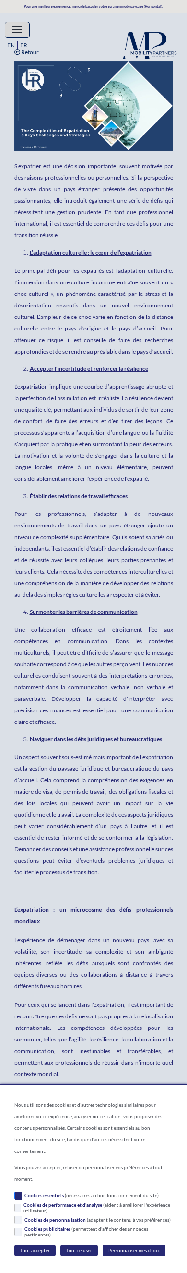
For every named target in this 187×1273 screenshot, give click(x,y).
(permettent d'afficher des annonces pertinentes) (86, 1231)
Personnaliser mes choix (134, 1250)
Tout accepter (35, 1250)
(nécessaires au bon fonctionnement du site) (91, 1195)
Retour (29, 52)
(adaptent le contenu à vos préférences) (97, 1220)
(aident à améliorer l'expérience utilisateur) (96, 1207)
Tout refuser (79, 1250)
